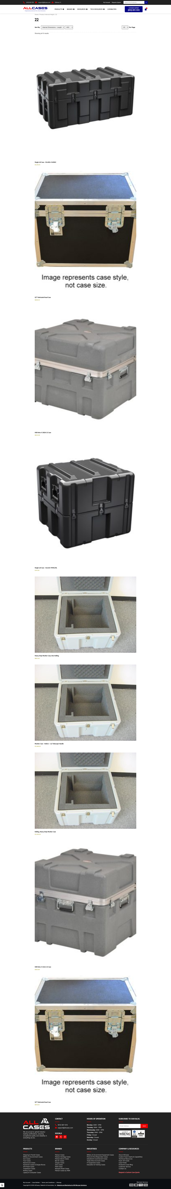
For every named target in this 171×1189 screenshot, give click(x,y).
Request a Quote (116, 2)
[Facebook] (56, 1137)
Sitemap (58, 1182)
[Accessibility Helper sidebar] (2, 1185)
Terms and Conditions (48, 1182)
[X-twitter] (61, 1137)
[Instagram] (65, 1137)
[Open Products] (63, 9)
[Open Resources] (86, 9)
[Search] (146, 2)
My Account (106, 2)
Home (36, 14)
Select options (41, 169)
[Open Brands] (73, 9)
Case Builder (36, 1182)
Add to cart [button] (40, 440)
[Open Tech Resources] (104, 9)
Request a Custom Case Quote (129, 1172)
